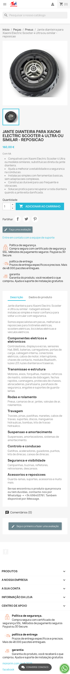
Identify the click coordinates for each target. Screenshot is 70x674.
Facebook (5, 551)
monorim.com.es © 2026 (17, 663)
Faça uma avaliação (20, 229)
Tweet (26, 219)
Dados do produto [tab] (40, 297)
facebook (8, 669)
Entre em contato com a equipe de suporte (29, 237)
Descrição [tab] (16, 297)
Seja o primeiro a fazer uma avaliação (37, 526)
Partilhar (17, 219)
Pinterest (35, 219)
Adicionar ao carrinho (39, 206)
